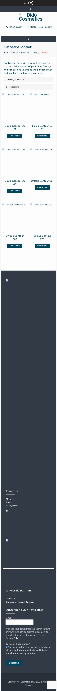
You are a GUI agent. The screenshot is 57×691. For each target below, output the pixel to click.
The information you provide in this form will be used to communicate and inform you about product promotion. (28, 650)
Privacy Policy (12, 506)
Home (7, 53)
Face (35, 53)
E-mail (10, 618)
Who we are (11, 499)
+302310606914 (16, 27)
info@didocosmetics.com (41, 27)
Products (25, 53)
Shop (15, 53)
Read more (15, 136)
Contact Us (10, 599)
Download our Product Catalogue (20, 602)
